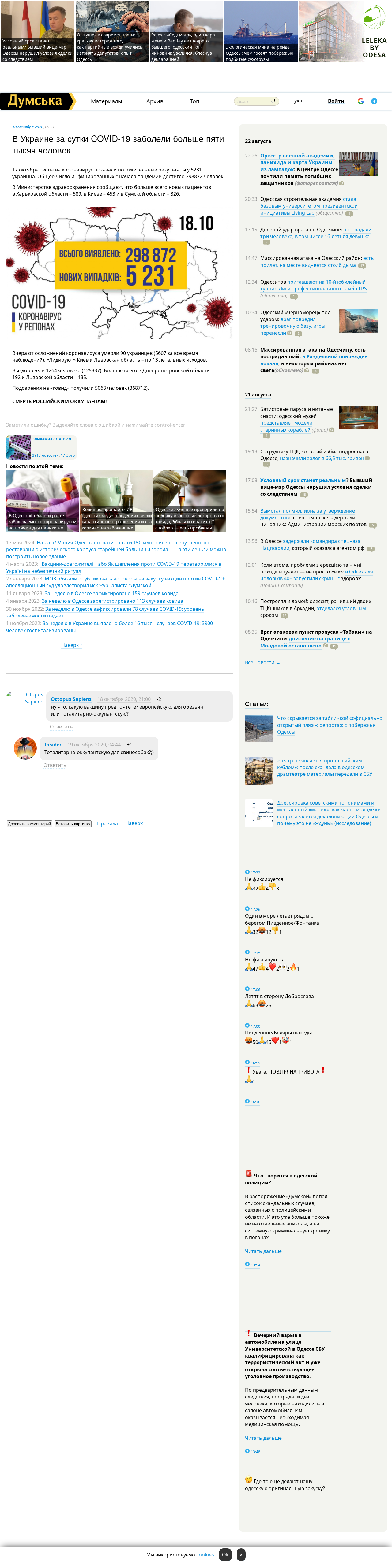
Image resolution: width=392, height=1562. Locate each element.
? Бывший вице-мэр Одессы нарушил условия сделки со (316, 487)
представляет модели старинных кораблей (286, 426)
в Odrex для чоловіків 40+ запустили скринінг (316, 575)
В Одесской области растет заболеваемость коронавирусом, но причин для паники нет (42, 522)
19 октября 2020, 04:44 (94, 744)
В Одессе (271, 541)
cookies (205, 1554)
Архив (154, 101)
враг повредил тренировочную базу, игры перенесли (292, 326)
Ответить (61, 726)
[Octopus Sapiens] (24, 701)
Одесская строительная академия (301, 199)
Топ (194, 101)
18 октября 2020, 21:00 (124, 699)
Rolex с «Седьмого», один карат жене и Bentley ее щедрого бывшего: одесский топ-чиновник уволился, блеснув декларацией (184, 47)
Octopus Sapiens (71, 699)
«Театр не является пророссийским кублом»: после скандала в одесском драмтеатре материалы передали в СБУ (324, 767)
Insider (53, 744)
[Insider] (25, 757)
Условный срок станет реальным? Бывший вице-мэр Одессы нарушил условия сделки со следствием (37, 50)
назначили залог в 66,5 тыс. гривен (322, 458)
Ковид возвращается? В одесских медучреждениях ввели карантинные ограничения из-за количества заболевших (117, 519)
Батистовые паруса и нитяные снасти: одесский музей (296, 412)
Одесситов (273, 281)
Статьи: (257, 703)
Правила (107, 823)
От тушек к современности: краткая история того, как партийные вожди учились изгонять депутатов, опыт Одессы (109, 47)
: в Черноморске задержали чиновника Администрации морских (313, 521)
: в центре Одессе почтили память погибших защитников (299, 176)
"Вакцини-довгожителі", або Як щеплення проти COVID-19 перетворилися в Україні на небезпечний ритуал (113, 567)
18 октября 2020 (27, 127)
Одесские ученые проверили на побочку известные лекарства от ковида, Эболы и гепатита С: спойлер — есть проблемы (190, 519)
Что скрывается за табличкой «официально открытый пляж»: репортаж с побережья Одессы (330, 725)
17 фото (68, 455)
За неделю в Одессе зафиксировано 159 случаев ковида (112, 593)
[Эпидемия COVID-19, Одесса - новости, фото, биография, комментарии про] (18, 458)
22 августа (258, 141)
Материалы (106, 101)
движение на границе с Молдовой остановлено (305, 642)
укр (298, 100)
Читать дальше (263, 1251)
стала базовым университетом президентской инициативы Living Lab (309, 206)
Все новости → (263, 662)
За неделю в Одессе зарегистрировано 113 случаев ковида (112, 601)
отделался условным (341, 608)
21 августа (258, 394)
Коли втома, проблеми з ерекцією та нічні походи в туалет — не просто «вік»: (310, 568)
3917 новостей (45, 455)
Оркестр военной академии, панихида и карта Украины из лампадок (297, 162)
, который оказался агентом (326, 548)
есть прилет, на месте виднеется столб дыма (317, 261)
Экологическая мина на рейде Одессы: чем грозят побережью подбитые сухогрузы (259, 53)
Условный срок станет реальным (303, 480)
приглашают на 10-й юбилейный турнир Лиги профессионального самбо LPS (313, 285)
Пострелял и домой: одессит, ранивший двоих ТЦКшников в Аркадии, (315, 604)
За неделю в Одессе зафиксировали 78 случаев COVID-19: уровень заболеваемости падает (105, 612)
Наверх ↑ (71, 645)
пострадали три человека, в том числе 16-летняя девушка (315, 233)
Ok (225, 1554)
